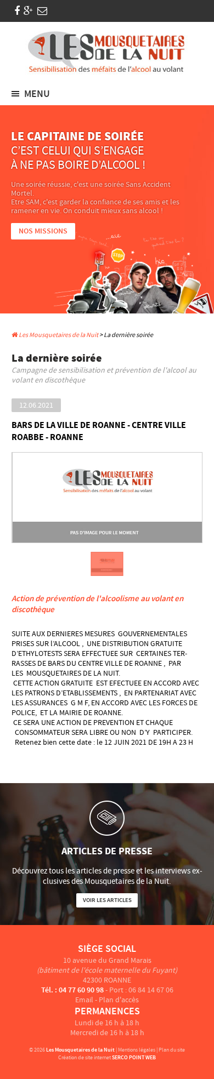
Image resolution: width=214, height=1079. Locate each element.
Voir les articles (107, 900)
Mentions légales (136, 1049)
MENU (37, 94)
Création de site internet (84, 1057)
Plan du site (172, 1049)
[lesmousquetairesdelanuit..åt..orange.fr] (42, 11)
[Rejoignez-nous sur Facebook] (17, 11)
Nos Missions (43, 231)
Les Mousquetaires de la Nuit (58, 335)
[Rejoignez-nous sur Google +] (28, 11)
